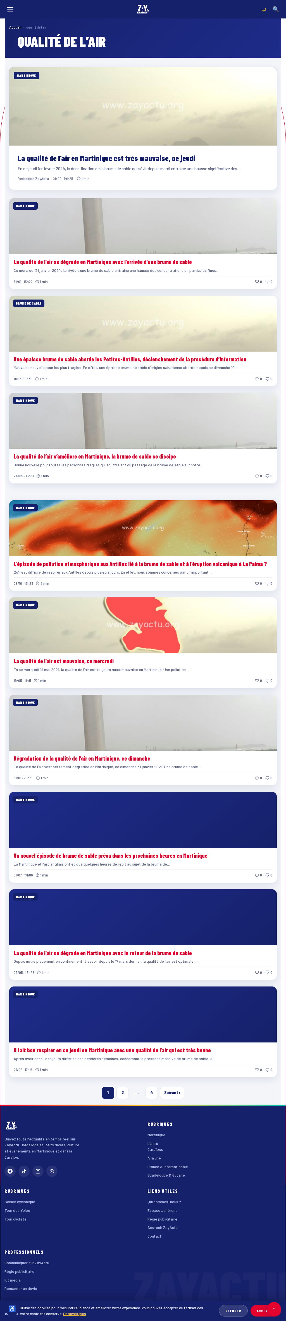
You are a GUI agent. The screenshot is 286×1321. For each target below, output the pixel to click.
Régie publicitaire (162, 1219)
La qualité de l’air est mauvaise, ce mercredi (64, 661)
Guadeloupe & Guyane (166, 1175)
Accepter (266, 1310)
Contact (154, 1236)
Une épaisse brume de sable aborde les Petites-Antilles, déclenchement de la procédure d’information (130, 359)
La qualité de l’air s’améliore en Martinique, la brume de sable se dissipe (95, 456)
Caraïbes (155, 1149)
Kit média (12, 1280)
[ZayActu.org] (143, 9)
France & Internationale (167, 1166)
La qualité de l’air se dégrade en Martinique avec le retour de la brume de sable (103, 953)
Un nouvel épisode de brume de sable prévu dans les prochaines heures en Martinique (111, 855)
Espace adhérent (162, 1210)
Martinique (156, 1134)
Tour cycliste (15, 1219)
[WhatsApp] (52, 1171)
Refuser (233, 1310)
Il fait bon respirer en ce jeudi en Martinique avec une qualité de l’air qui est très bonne (112, 1050)
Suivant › (172, 1092)
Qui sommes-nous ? (164, 1201)
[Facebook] (10, 1171)
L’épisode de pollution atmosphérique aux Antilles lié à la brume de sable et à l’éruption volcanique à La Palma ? (140, 563)
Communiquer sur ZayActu (26, 1262)
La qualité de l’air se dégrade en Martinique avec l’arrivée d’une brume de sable (103, 261)
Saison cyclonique (19, 1201)
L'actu (152, 1143)
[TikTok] (24, 1171)
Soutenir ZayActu (162, 1227)
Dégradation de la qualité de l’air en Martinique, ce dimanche (82, 758)
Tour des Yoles (17, 1210)
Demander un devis (20, 1288)
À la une (154, 1158)
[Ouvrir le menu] (10, 9)
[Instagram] (38, 1171)
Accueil (15, 27)
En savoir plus (74, 1313)
